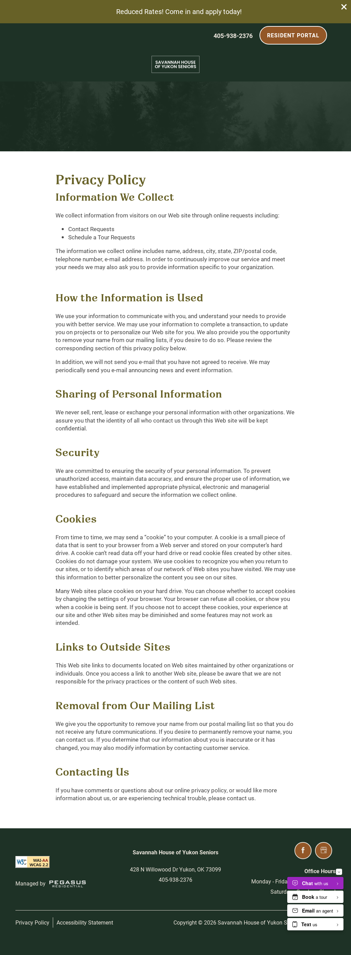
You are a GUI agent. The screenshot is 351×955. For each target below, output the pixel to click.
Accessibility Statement (85, 922)
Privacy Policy (32, 922)
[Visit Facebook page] (303, 850)
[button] (344, 6)
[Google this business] (323, 850)
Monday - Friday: (271, 881)
